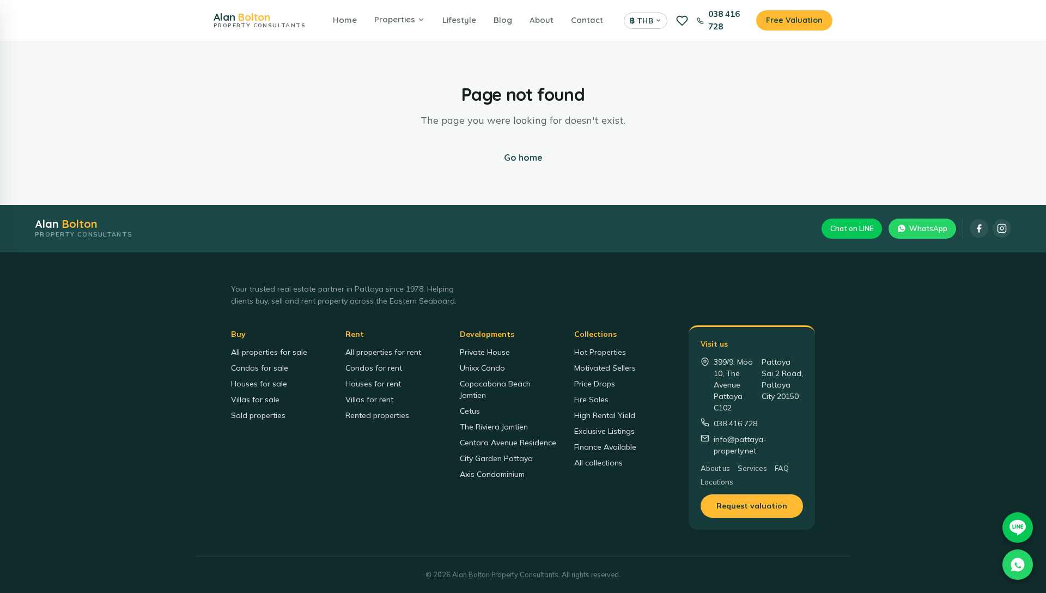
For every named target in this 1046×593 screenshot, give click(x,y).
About (542, 20)
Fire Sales (591, 399)
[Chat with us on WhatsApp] (1017, 564)
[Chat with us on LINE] (1017, 527)
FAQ (782, 468)
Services (752, 468)
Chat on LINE (851, 228)
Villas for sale (255, 399)
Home (345, 20)
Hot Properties (600, 352)
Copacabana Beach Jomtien (495, 389)
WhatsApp (928, 228)
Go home (523, 157)
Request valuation (751, 506)
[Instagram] (1002, 228)
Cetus (470, 411)
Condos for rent (373, 368)
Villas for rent (369, 399)
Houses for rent (373, 384)
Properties (394, 19)
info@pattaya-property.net (740, 445)
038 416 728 (724, 20)
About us (715, 468)
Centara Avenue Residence (508, 442)
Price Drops (594, 384)
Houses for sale (259, 384)
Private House (485, 352)
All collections (598, 463)
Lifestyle (459, 20)
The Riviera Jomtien (494, 427)
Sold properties (258, 415)
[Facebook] (979, 228)
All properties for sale (269, 352)
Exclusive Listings (604, 431)
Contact (587, 20)
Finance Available (605, 447)
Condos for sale (259, 368)
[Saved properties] (682, 21)
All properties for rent (383, 352)
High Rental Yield (604, 415)
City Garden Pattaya (496, 458)
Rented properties (377, 415)
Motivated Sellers (605, 368)
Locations (717, 481)
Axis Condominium (492, 474)
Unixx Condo (482, 368)
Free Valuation (794, 20)
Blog (503, 20)
